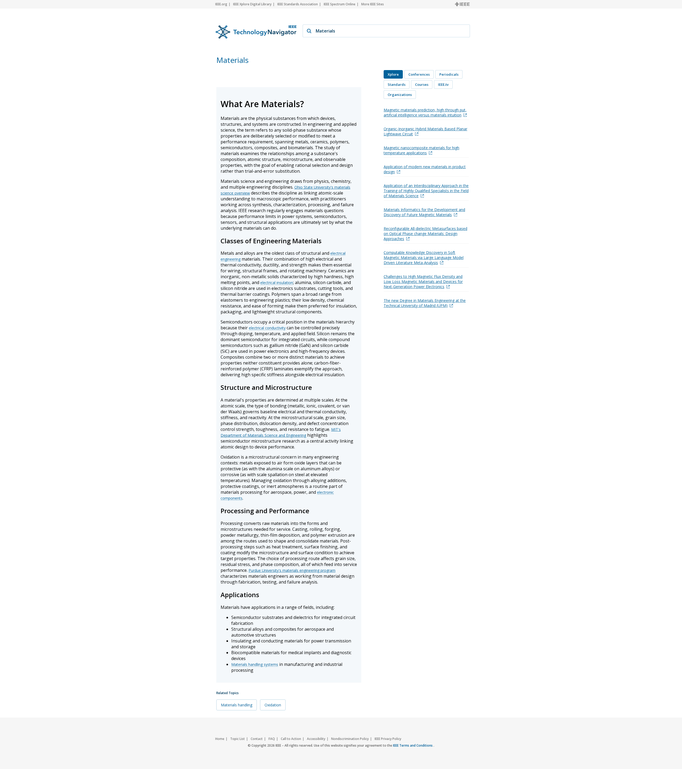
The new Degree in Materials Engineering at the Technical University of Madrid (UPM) (425, 303)
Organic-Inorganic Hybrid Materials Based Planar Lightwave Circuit (425, 131)
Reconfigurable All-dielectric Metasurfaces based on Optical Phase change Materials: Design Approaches (425, 233)
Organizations (400, 94)
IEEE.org (221, 4)
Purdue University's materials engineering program (292, 570)
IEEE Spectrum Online (339, 4)
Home (219, 738)
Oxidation (273, 704)
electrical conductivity (267, 327)
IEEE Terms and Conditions (413, 745)
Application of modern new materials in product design (425, 169)
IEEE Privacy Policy (388, 738)
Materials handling (236, 704)
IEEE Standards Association (297, 4)
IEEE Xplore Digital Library (252, 4)
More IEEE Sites (372, 4)
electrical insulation (276, 282)
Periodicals (448, 74)
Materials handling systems (254, 664)
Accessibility (316, 738)
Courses (421, 84)
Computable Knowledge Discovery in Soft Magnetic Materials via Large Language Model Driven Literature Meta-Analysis (424, 257)
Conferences (419, 74)
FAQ (272, 738)
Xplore (393, 74)
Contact (257, 738)
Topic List (237, 738)
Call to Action (291, 738)
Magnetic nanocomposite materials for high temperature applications (421, 150)
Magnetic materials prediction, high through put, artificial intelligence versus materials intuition (425, 112)
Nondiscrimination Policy (350, 738)
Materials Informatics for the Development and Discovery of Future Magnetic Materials (424, 212)
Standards (396, 84)
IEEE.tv (443, 84)
